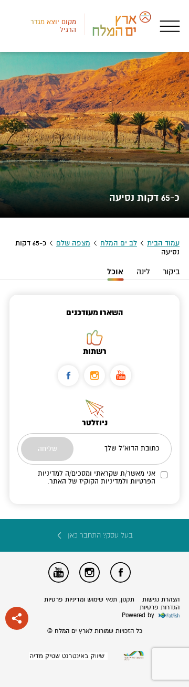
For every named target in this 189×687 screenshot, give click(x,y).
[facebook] (68, 375)
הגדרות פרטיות (160, 607)
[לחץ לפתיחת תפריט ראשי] (170, 26)
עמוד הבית (163, 243)
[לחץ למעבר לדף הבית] (134, 655)
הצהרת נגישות (161, 600)
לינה (143, 271)
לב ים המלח (118, 243)
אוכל (115, 272)
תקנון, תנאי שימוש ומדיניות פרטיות (89, 600)
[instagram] (94, 375)
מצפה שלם (73, 243)
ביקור (171, 271)
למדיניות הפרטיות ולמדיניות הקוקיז (96, 477)
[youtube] (120, 375)
